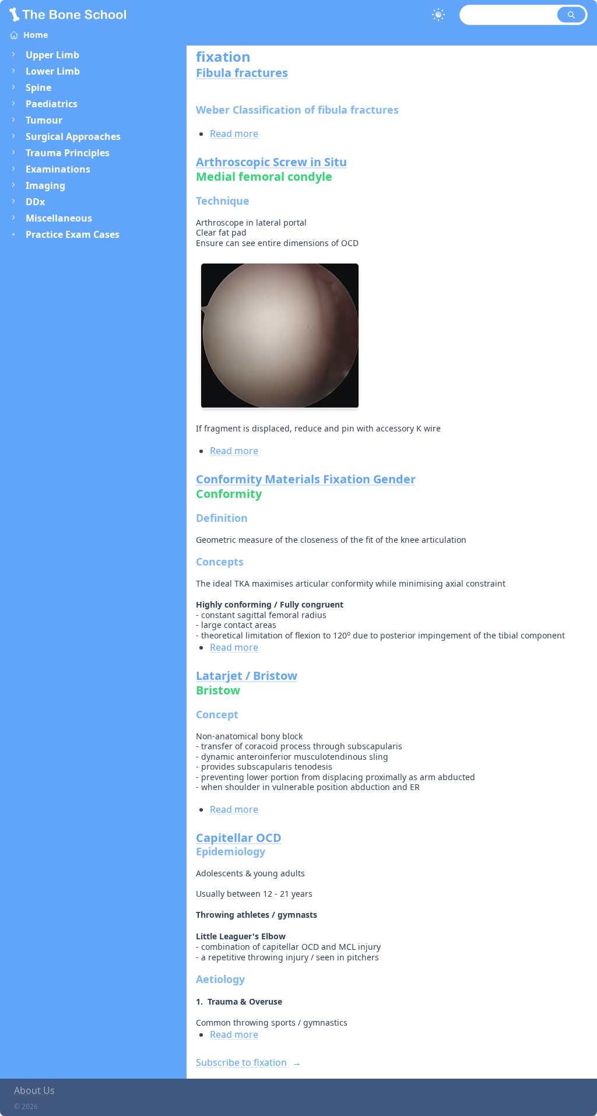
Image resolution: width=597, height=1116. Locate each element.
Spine (38, 87)
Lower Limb (53, 71)
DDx (35, 201)
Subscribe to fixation (242, 1062)
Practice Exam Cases (73, 234)
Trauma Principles (68, 152)
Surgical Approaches (73, 136)
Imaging (45, 185)
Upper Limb (52, 54)
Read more (234, 133)
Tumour (44, 120)
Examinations (58, 169)
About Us (34, 1090)
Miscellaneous (59, 218)
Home (35, 34)
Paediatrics (52, 103)
